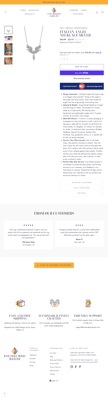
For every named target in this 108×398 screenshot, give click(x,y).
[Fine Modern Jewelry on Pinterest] (80, 366)
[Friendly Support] (88, 303)
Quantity (64, 55)
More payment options (82, 78)
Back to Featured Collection (55, 265)
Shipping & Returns (82, 183)
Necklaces (34, 10)
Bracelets (29, 14)
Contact (52, 374)
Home (23, 10)
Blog (51, 356)
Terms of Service (55, 367)
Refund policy (54, 370)
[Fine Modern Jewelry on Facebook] (76, 366)
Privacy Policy (54, 363)
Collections (68, 28)
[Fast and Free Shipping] (20, 303)
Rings (84, 10)
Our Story (53, 353)
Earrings (74, 10)
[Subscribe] (96, 360)
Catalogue (78, 14)
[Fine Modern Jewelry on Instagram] (71, 366)
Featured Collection (80, 28)
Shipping (63, 42)
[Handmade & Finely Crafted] (54, 303)
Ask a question (82, 188)
